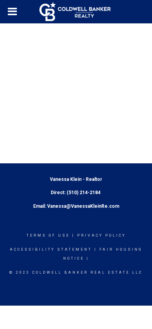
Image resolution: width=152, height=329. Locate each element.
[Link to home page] (76, 11)
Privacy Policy (101, 235)
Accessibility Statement (51, 249)
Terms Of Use (48, 235)
